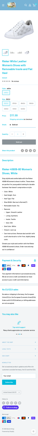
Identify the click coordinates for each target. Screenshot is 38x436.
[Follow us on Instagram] (11, 402)
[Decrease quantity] (12, 134)
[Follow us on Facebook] (3, 402)
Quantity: (5, 134)
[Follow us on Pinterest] (15, 402)
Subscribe (9, 382)
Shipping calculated (17, 119)
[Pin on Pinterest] (26, 150)
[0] (34, 5)
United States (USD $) (9, 392)
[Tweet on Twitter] (30, 150)
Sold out (19, 142)
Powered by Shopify (8, 431)
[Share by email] (34, 150)
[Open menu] (3, 5)
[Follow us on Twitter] (7, 402)
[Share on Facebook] (22, 150)
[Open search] (26, 5)
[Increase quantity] (23, 134)
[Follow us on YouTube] (19, 402)
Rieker (4, 78)
